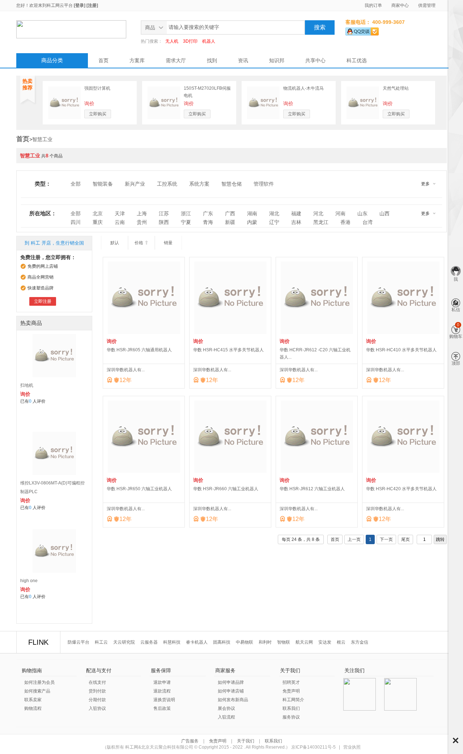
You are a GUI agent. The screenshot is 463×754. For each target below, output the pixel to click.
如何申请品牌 (231, 682)
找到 (212, 60)
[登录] (79, 5)
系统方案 (199, 184)
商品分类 (52, 60)
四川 (76, 222)
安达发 (324, 642)
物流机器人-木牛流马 (303, 88)
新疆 (230, 222)
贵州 (142, 222)
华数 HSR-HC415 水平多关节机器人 (228, 349)
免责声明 (291, 691)
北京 (98, 213)
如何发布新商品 (233, 699)
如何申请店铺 (231, 691)
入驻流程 (226, 717)
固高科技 (221, 642)
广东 (208, 213)
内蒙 (252, 222)
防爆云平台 (78, 642)
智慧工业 (42, 139)
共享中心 (315, 60)
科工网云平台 (60, 5)
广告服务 (190, 741)
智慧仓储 (231, 184)
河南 (340, 213)
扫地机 (26, 385)
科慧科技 (171, 642)
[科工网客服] (362, 30)
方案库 (137, 60)
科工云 (101, 642)
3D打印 (190, 41)
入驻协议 (97, 708)
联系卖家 (33, 699)
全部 (76, 184)
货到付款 (97, 691)
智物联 (283, 642)
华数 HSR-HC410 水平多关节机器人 (401, 349)
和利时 (265, 642)
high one (29, 580)
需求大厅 (176, 60)
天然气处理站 (396, 88)
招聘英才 (291, 682)
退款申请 (162, 682)
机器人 (208, 41)
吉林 (296, 222)
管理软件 (264, 184)
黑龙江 (320, 222)
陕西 (164, 222)
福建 (296, 213)
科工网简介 (293, 699)
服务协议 (291, 717)
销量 (168, 242)
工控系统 (167, 184)
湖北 (274, 213)
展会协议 (226, 708)
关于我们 (245, 741)
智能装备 (103, 184)
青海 (208, 222)
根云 (341, 642)
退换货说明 (164, 699)
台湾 (367, 222)
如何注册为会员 (39, 682)
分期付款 (97, 699)
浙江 (186, 213)
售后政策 (162, 708)
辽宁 (274, 222)
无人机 (171, 41)
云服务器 (149, 642)
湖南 (252, 213)
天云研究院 (124, 642)
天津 (120, 213)
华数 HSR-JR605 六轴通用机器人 (139, 349)
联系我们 (291, 708)
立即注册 (42, 301)
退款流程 (162, 691)
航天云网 (304, 642)
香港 (345, 222)
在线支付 (97, 682)
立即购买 (97, 114)
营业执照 (352, 747)
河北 (318, 213)
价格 (142, 242)
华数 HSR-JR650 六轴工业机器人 (139, 488)
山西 (384, 213)
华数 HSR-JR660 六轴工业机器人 (225, 488)
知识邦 (276, 60)
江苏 (164, 213)
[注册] (92, 5)
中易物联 (244, 642)
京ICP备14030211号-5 (313, 747)
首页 (103, 60)
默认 (114, 242)
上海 (142, 213)
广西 (230, 213)
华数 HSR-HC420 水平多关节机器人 (401, 488)
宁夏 (186, 222)
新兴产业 (135, 184)
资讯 (243, 60)
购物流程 (33, 708)
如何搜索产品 (37, 691)
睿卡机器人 (197, 642)
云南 (120, 222)
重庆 (98, 222)
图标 (455, 740)
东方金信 (359, 642)
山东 (362, 213)
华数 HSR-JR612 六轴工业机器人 (312, 488)
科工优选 (357, 60)
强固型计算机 (97, 88)
